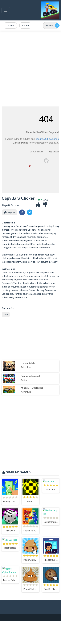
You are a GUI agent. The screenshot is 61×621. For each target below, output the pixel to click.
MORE (49, 25)
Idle (6, 314)
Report (11, 212)
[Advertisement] (30, 68)
